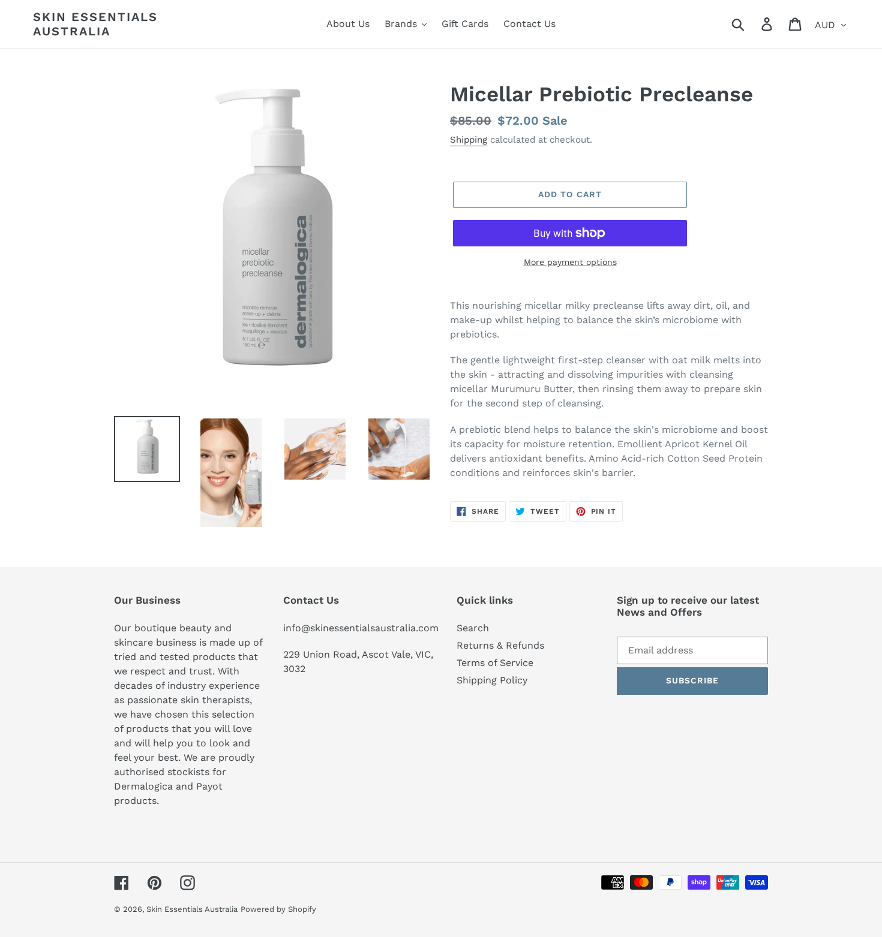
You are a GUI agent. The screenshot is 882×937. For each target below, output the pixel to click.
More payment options (570, 262)
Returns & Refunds (500, 645)
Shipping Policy (492, 680)
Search (473, 628)
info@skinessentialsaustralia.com (361, 628)
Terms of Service (495, 662)
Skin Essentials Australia (95, 24)
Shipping (468, 139)
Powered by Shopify (278, 909)
